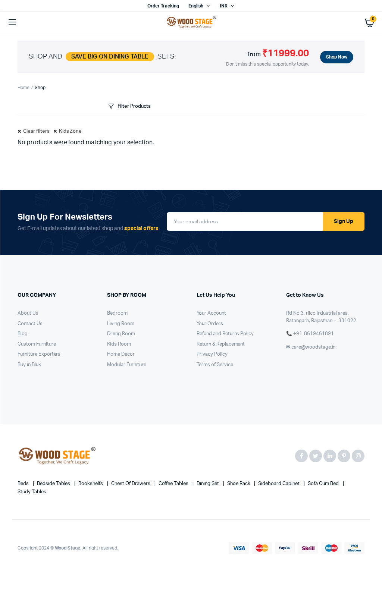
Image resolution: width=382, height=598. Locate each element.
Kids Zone (70, 131)
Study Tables (32, 492)
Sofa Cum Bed (324, 483)
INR (224, 6)
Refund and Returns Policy (225, 333)
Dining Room (121, 333)
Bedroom (117, 313)
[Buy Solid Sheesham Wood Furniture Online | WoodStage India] (191, 22)
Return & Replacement (221, 344)
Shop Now (336, 57)
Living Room (120, 323)
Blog (23, 333)
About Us (28, 313)
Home (23, 87)
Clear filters (36, 131)
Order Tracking (163, 6)
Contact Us (30, 323)
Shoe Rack (239, 483)
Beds (24, 483)
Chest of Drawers (131, 483)
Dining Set (208, 483)
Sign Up (343, 221)
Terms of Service (215, 364)
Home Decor (121, 354)
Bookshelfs (91, 483)
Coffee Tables (174, 483)
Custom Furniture (37, 344)
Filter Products (134, 106)
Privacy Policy (212, 354)
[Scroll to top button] (370, 568)
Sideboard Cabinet (279, 483)
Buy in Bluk (29, 364)
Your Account (211, 313)
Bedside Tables (54, 483)
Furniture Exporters (39, 354)
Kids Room (119, 344)
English (195, 6)
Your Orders (210, 323)
